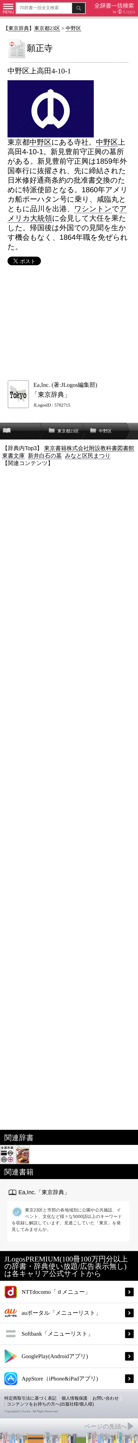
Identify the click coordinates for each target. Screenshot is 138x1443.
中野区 (73, 28)
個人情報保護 (74, 1398)
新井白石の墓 (45, 456)
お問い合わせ (105, 1398)
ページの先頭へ (105, 1426)
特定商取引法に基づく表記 (30, 1398)
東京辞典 (18, 28)
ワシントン (93, 209)
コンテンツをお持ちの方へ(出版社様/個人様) (50, 1404)
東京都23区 (47, 28)
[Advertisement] (68, 322)
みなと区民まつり (88, 456)
